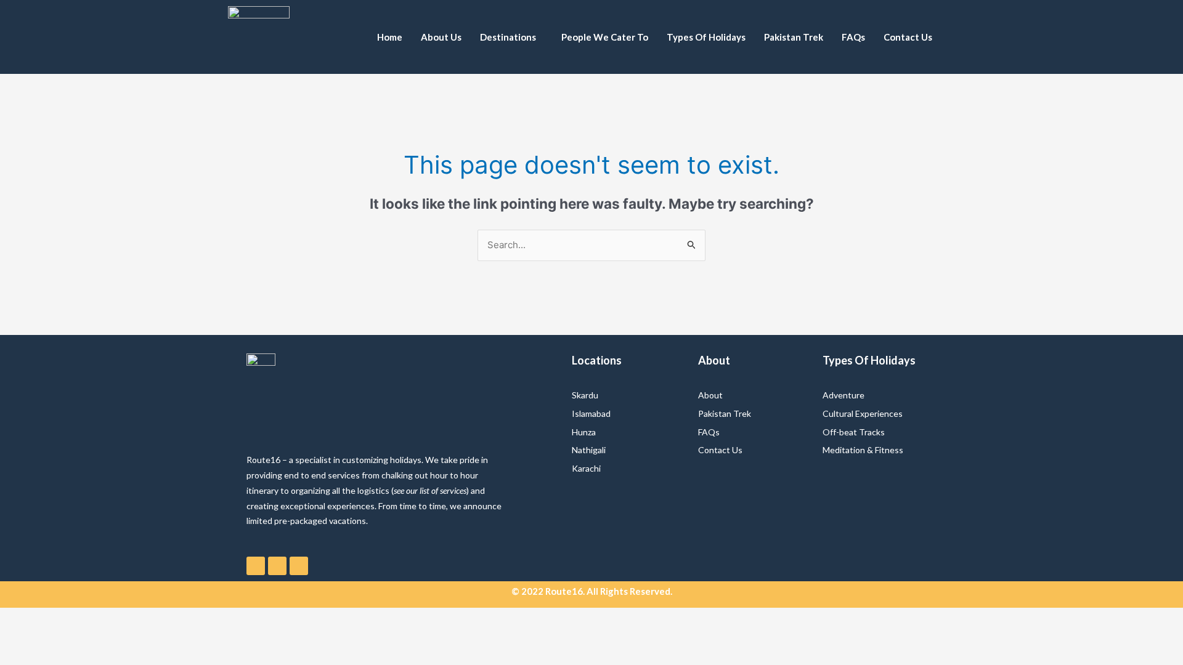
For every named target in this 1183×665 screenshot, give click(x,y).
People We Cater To (604, 36)
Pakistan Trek (793, 36)
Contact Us (908, 36)
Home (389, 36)
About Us (441, 36)
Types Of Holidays (706, 36)
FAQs (853, 36)
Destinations (508, 36)
